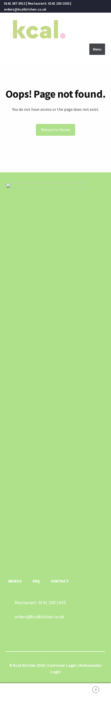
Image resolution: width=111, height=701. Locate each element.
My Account (18, 692)
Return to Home (55, 129)
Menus (15, 581)
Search (55, 692)
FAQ (36, 581)
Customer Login (61, 665)
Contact (60, 581)
